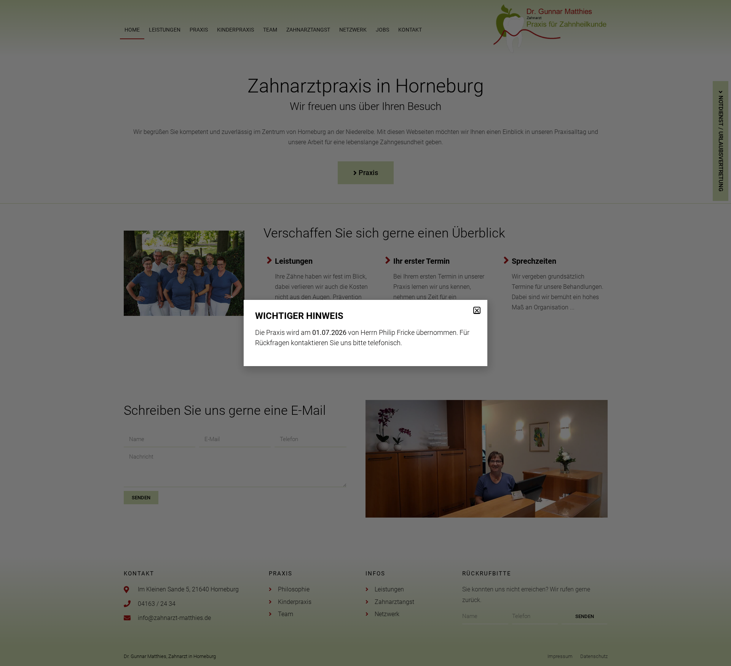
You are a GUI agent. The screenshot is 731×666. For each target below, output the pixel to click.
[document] (365, 333)
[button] (477, 310)
